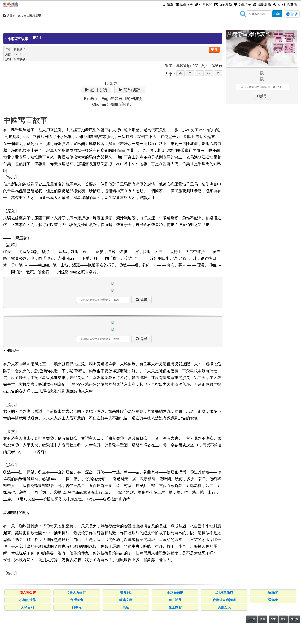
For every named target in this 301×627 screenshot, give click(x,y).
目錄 (262, 619)
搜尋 (143, 300)
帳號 (294, 13)
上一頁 (251, 619)
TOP (273, 619)
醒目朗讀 (98, 90)
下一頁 (294, 619)
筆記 (283, 619)
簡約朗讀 (131, 90)
